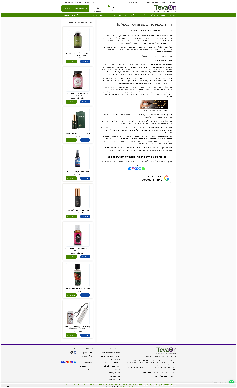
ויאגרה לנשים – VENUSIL (112, 366)
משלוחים (142, 2)
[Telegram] (139, 168)
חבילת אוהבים (115, 359)
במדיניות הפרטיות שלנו (112, 386)
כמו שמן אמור (162, 139)
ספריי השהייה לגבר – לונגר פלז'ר (77, 210)
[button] (116, 15)
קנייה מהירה (71, 61)
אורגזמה (113, 148)
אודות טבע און (163, 2)
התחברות (97, 11)
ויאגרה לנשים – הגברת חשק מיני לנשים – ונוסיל (77, 94)
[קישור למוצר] (78, 39)
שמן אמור (117, 369)
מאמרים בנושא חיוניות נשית (158, 30)
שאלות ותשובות (133, 2)
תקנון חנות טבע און (86, 366)
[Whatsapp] (143, 168)
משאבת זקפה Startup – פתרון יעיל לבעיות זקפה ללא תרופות (77, 328)
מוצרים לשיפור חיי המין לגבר (111, 353)
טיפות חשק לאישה (114, 373)
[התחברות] (97, 7)
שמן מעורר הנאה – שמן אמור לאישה (77, 133)
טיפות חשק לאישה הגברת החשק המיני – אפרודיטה (77, 249)
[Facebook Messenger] (129, 168)
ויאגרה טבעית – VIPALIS (112, 363)
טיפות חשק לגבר (115, 376)
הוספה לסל (85, 61)
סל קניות (111, 11)
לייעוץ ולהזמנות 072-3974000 (74, 8)
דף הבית (169, 30)
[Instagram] (133, 168)
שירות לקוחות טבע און (152, 2)
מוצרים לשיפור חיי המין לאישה (110, 356)
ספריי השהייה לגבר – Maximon (78, 172)
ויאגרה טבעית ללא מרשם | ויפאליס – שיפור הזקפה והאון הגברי (77, 54)
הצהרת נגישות (87, 369)
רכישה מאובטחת (87, 363)
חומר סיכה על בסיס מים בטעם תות (78, 288)
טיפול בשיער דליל (114, 379)
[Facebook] (136, 168)
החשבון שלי (172, 2)
